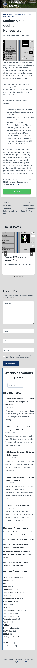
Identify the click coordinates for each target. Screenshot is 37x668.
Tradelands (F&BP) (10, 601)
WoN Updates (8, 643)
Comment (8, 303)
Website (7, 350)
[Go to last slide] (5, 253)
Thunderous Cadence (12, 35)
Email (6, 341)
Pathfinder (7, 622)
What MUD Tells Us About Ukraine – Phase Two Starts (17, 555)
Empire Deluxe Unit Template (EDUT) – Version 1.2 (28, 208)
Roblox (6, 625)
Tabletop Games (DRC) (12, 598)
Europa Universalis (10, 619)
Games (5, 604)
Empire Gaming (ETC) (11, 592)
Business (6, 580)
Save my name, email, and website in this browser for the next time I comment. (19, 356)
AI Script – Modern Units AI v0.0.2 (21, 539)
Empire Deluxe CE (15, 14)
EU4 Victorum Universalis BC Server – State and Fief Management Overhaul (19, 402)
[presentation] (18, 242)
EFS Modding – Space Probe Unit (18, 505)
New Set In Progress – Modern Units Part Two (9, 208)
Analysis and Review (11, 577)
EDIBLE (5, 14)
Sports (5, 595)
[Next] (31, 253)
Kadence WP (22, 662)
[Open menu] (33, 4)
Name (7, 331)
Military (6, 583)
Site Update (7, 631)
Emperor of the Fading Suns (14, 610)
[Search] (27, 385)
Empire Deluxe (8, 613)
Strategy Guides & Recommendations (17, 637)
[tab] (14, 276)
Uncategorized (8, 646)
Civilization (7, 607)
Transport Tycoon (10, 628)
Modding (11, 16)
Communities (8, 589)
